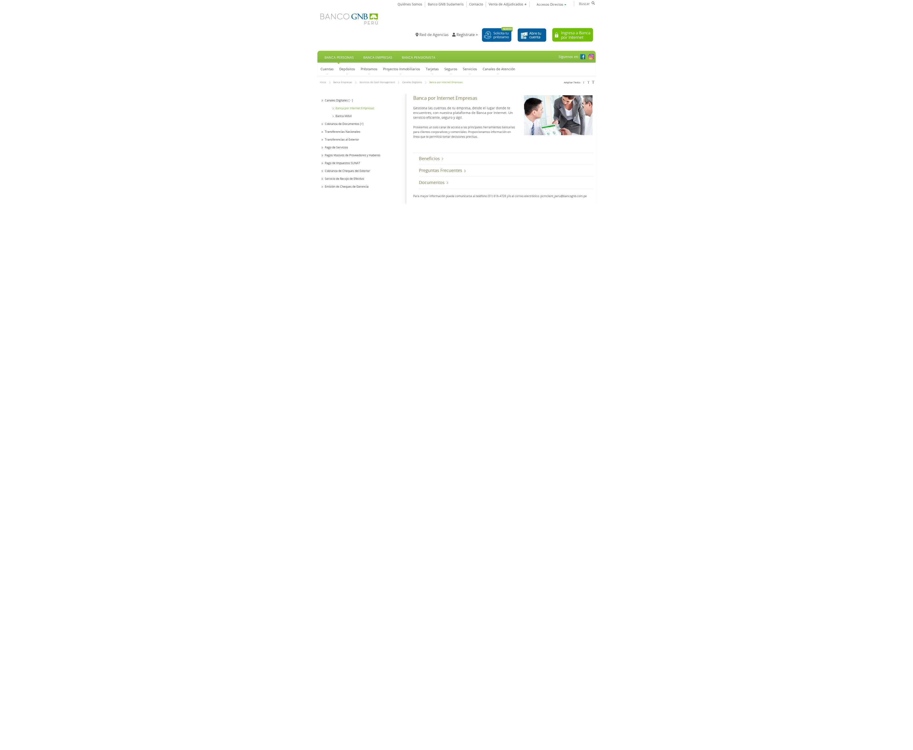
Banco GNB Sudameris (446, 4)
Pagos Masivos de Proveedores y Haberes (352, 155)
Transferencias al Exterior (342, 139)
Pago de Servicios (336, 147)
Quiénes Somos (410, 4)
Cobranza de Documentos (342, 124)
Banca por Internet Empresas (446, 82)
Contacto (476, 4)
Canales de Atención (499, 69)
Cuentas (327, 69)
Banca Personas (339, 57)
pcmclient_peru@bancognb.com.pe (563, 196)
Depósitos (347, 69)
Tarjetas (432, 69)
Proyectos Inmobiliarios (401, 69)
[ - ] (351, 100)
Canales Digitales (412, 82)
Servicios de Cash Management (377, 82)
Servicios (470, 69)
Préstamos (369, 69)
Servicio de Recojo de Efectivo (344, 178)
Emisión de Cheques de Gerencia (347, 186)
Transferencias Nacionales (342, 131)
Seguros (450, 69)
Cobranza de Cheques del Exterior (347, 171)
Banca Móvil (343, 116)
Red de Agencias (433, 34)
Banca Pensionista (418, 57)
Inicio (323, 82)
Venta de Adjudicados (506, 4)
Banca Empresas (377, 57)
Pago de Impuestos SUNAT (342, 163)
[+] (362, 124)
